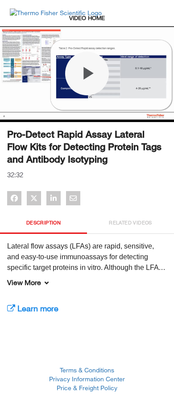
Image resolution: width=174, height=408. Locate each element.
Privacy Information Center (87, 379)
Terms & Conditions (87, 370)
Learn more (36, 308)
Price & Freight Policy (87, 388)
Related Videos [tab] (130, 222)
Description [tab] (43, 222)
